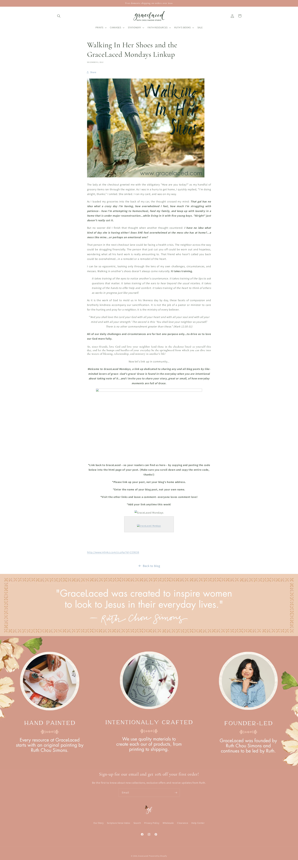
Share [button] (93, 72)
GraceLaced (143, 856)
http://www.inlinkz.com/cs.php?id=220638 (113, 552)
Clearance (182, 822)
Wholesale (168, 822)
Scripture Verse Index (118, 822)
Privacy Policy (151, 822)
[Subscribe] (176, 793)
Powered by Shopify (158, 856)
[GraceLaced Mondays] (149, 526)
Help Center (197, 822)
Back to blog (151, 566)
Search (137, 822)
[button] (59, 16)
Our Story (98, 822)
